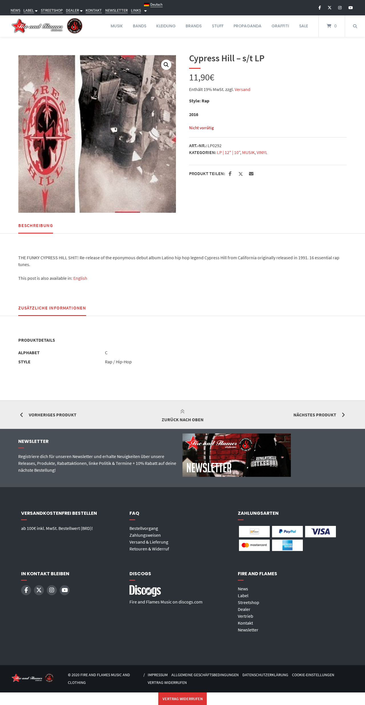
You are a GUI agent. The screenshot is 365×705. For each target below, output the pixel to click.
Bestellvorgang (143, 528)
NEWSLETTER (116, 10)
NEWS (15, 10)
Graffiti (280, 26)
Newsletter (248, 630)
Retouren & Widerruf (149, 549)
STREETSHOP (52, 10)
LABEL (28, 10)
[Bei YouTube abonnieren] (350, 7)
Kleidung (166, 26)
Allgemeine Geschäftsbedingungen (205, 674)
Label (243, 595)
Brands (194, 26)
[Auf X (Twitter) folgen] (330, 7)
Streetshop (248, 602)
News (243, 588)
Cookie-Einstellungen (313, 674)
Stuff (218, 26)
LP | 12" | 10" (228, 152)
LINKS (136, 10)
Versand (242, 89)
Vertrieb (245, 616)
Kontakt (245, 623)
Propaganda (247, 26)
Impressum (158, 674)
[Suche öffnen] (355, 26)
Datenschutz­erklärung (265, 674)
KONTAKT (94, 10)
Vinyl (262, 152)
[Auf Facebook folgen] (320, 7)
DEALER (72, 10)
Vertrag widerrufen (167, 682)
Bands (139, 26)
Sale (303, 26)
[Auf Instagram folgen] (340, 7)
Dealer (244, 609)
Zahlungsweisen (145, 535)
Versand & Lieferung (148, 542)
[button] (166, 65)
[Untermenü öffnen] (35, 10)
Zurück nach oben (183, 419)
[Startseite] (47, 26)
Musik (117, 26)
